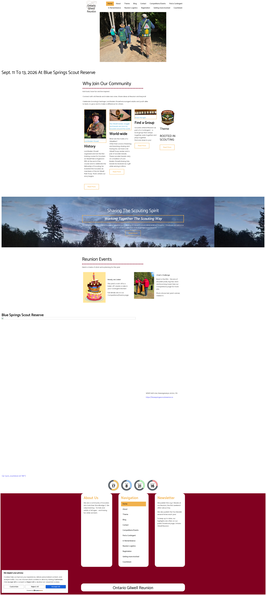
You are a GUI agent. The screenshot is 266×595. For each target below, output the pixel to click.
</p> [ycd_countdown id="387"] (14, 476)
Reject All (35, 586)
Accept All (55, 586)
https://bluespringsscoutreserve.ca (159, 397)
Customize (14, 586)
